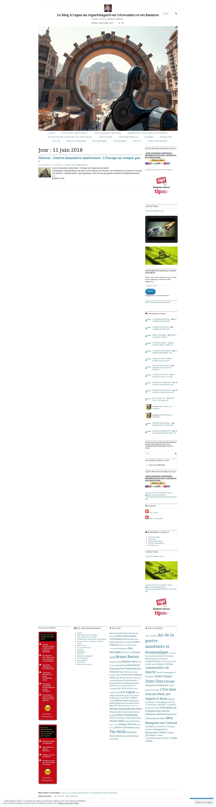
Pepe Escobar (114, 724)
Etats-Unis (123, 672)
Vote (47, 708)
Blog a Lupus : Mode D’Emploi (75, 133)
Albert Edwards (129, 633)
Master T (127, 698)
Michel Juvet (134, 701)
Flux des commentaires (156, 543)
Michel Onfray (115, 703)
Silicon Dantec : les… (159, 398)
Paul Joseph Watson (132, 721)
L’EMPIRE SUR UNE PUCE (161, 329)
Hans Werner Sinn (122, 678)
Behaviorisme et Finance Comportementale (156, 660)
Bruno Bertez (127, 656)
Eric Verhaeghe (128, 668)
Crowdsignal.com (47, 716)
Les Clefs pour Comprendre (156, 705)
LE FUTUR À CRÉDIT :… (160, 343)
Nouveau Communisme (76, 141)
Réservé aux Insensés (157, 141)
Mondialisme (166, 137)
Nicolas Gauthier (116, 712)
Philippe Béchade (127, 724)
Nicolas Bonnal (118, 708)
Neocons (56, 141)
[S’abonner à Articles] (147, 512)
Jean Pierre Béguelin (121, 685)
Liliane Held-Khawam (118, 695)
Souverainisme (119, 141)
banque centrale (124, 645)
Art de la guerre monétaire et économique (82, 793)
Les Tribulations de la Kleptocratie (160, 709)
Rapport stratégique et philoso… (164, 336)
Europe (169, 681)
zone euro (114, 739)
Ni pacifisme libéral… (159, 358)
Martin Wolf (119, 698)
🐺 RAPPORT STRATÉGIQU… (162, 382)
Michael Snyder (122, 700)
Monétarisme (161, 726)
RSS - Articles (153, 512)
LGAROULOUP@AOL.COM (154, 211)
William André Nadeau (128, 736)
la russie (117, 692)
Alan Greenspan (116, 633)
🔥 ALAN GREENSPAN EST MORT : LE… (164, 432)
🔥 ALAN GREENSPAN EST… (162, 431)
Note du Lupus (106, 137)
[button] (156, 233)
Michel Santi (125, 703)
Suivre (150, 291)
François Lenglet (115, 675)
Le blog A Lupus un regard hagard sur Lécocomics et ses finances (108, 15)
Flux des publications (155, 541)
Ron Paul (136, 727)
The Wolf (46, 165)
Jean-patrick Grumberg (120, 683)
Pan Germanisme (99, 141)
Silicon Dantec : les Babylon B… (163, 399)
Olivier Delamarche (127, 715)
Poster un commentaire (76, 165)
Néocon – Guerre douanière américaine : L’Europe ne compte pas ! (89, 160)
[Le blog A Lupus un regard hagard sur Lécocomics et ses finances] (108, 78)
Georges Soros (127, 674)
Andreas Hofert (123, 636)
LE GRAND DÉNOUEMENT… (162, 351)
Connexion (152, 539)
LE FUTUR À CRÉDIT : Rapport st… (163, 344)
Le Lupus (128, 692)
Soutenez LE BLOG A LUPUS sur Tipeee (158, 170)
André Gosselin (128, 639)
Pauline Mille (117, 720)
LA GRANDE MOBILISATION (164, 320)
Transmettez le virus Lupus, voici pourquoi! (148, 133)
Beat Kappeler (122, 648)
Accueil (51, 133)
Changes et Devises (164, 664)
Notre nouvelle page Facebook (157, 302)
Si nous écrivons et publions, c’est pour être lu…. (70, 137)
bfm (123, 652)
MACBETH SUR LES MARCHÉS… (163, 425)
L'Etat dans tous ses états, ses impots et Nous (160, 694)
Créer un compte (154, 537)
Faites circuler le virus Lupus (107, 133)
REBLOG (163, 732)
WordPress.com (153, 545)
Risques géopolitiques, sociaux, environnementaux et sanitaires (159, 735)
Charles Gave (130, 661)
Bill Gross (128, 652)
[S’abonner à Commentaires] (147, 518)
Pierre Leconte (124, 727)
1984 (147, 636)
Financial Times (132, 672)
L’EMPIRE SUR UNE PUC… (161, 327)
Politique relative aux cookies (68, 803)
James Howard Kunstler (128, 680)
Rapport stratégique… (159, 335)
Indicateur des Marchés (157, 685)
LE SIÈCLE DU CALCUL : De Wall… (163, 376)
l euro (137, 692)
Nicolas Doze (134, 708)
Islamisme (149, 137)
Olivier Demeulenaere (118, 718)
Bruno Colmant (116, 662)
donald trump (122, 665)
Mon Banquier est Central (161, 720)
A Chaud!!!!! (153, 636)
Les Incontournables (128, 137)
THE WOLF (137, 141)
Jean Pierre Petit (123, 688)
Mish (124, 705)
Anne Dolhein (127, 642)
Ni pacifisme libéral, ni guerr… (162, 360)
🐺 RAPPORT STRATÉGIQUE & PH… (165, 383)
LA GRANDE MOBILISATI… (161, 319)
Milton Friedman (116, 705)
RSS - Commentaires (156, 518)
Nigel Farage (128, 712)
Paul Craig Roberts (134, 718)
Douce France (163, 676)
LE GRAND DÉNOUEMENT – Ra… (164, 352)
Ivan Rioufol (114, 680)
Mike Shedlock (134, 703)
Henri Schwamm (135, 678)
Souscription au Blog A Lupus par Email (160, 272)
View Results (46, 714)
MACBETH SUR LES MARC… (161, 423)
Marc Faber (130, 695)
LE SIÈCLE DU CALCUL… (160, 374)
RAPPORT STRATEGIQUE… (161, 365)
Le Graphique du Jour (165, 702)
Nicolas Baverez (132, 705)
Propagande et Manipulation (156, 731)
